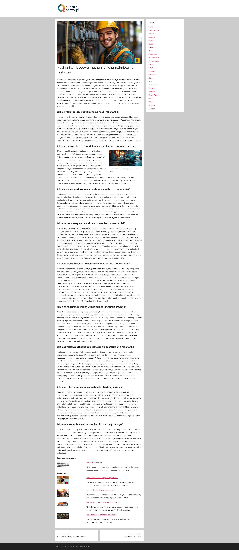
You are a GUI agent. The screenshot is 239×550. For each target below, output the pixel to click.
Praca (150, 64)
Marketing (152, 47)
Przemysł (151, 71)
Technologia (152, 85)
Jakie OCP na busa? (94, 462)
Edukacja (151, 37)
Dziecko (151, 34)
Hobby (150, 40)
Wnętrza (151, 105)
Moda (150, 51)
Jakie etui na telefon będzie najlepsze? (102, 478)
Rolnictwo (152, 74)
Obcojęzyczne (153, 61)
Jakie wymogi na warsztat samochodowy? (103, 502)
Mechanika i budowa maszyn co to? (100, 490)
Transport (151, 88)
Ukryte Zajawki (153, 95)
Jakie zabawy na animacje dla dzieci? (101, 515)
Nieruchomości (154, 58)
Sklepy (150, 78)
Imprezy (151, 44)
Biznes (150, 27)
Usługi (150, 102)
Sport (150, 81)
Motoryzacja (152, 54)
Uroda (150, 98)
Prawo (150, 68)
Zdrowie (151, 109)
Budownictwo (153, 30)
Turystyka (151, 92)
